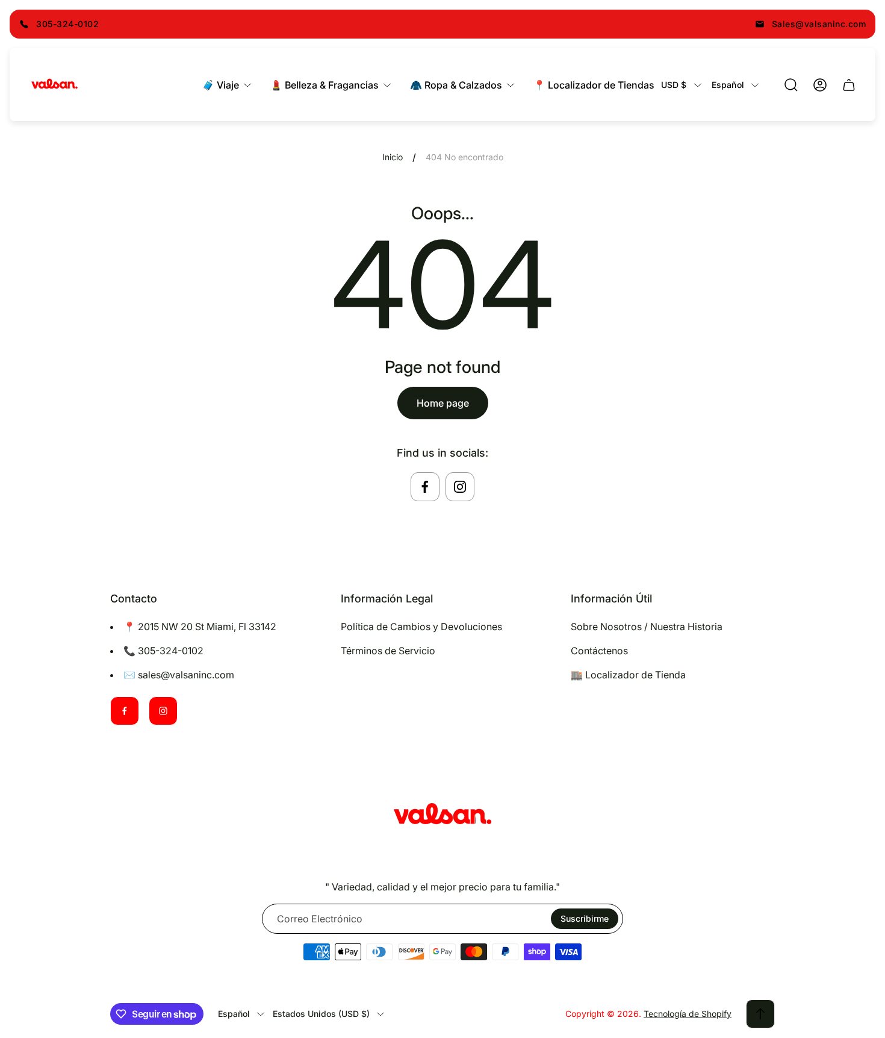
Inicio (392, 157)
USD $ (674, 85)
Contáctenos (599, 651)
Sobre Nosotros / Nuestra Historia (646, 627)
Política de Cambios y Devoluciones (421, 627)
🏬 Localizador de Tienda (628, 675)
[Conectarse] (820, 85)
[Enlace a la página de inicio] (442, 815)
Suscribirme (584, 918)
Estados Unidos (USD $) (321, 1013)
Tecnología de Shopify (687, 1013)
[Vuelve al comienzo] (760, 1013)
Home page (443, 403)
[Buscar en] (791, 85)
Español (728, 85)
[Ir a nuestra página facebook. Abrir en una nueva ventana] (425, 486)
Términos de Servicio (388, 651)
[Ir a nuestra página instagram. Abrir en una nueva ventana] (460, 486)
